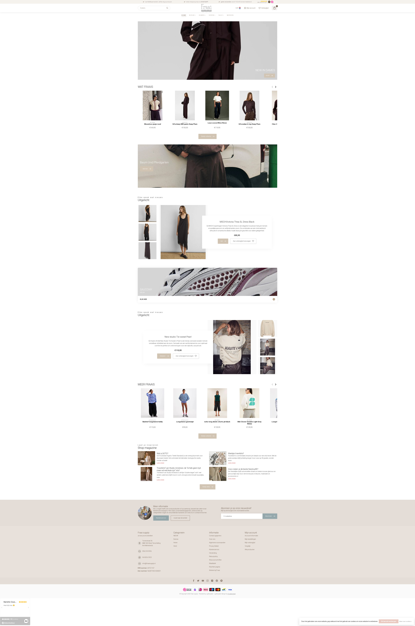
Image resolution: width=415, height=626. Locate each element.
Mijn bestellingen (250, 539)
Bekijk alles (206, 487)
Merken (230, 15)
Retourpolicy (213, 556)
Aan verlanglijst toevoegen (242, 241)
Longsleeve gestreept (185, 422)
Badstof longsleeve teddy (153, 422)
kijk (222, 241)
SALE (221, 15)
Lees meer (160, 463)
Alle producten (250, 549)
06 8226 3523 (147, 557)
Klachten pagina (214, 567)
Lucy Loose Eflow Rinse (217, 123)
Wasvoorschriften (215, 560)
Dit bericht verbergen (388, 621)
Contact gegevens (215, 536)
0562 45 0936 (147, 551)
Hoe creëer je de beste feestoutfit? (243, 469)
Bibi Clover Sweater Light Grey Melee (249, 423)
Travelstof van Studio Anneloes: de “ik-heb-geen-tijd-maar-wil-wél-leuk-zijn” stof (179, 469)
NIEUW (192, 15)
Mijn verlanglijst (250, 542)
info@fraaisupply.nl (149, 563)
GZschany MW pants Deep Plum (184, 124)
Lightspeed (209, 594)
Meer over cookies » (405, 621)
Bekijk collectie (206, 136)
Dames (202, 15)
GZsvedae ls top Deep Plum (249, 124)
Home (183, 15)
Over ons (212, 539)
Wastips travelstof (236, 453)
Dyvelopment (232, 594)
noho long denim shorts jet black (217, 422)
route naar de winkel (180, 518)
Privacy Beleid (214, 546)
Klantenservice (161, 518)
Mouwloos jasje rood (152, 124)
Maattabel (212, 563)
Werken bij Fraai (214, 570)
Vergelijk (247, 546)
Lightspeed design (220, 594)
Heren (211, 15)
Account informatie (251, 536)
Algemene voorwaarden (217, 542)
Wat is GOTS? (162, 453)
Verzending (213, 553)
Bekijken (162, 356)
